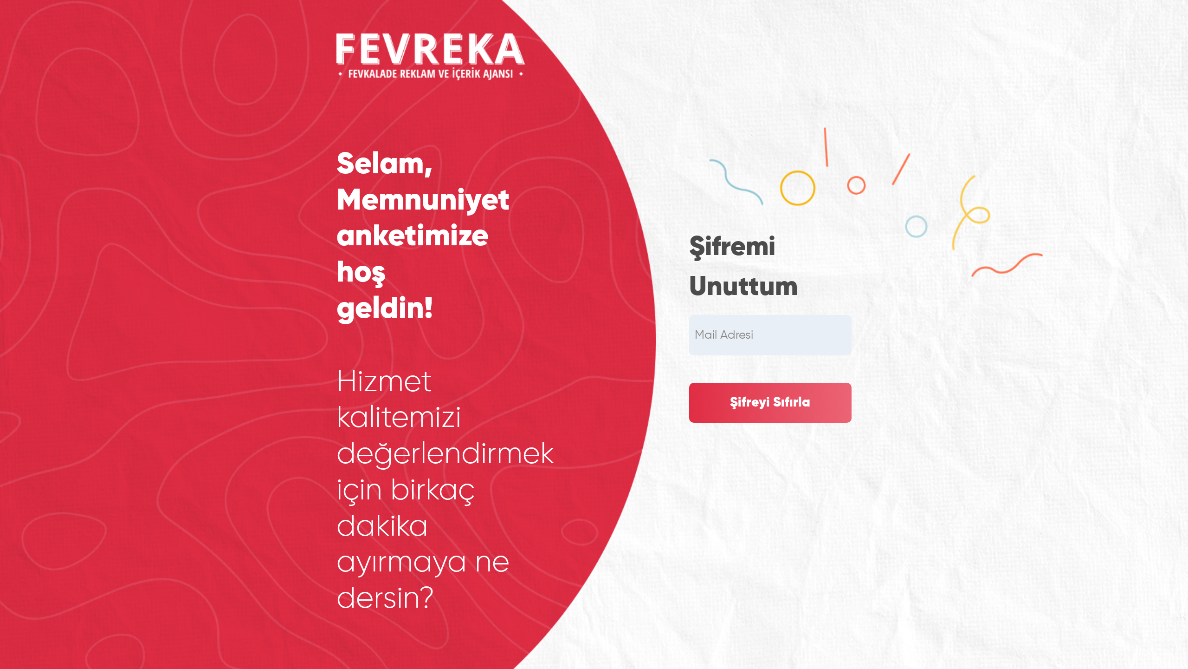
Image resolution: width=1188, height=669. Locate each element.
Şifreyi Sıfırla (770, 403)
